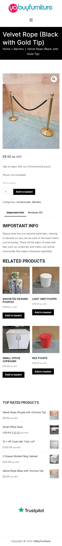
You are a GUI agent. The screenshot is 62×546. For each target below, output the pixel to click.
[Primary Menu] (31, 20)
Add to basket (24, 191)
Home (6, 49)
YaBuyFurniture (41, 541)
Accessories (24, 202)
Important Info (15, 212)
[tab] (15, 212)
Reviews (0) (35, 212)
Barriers (19, 49)
